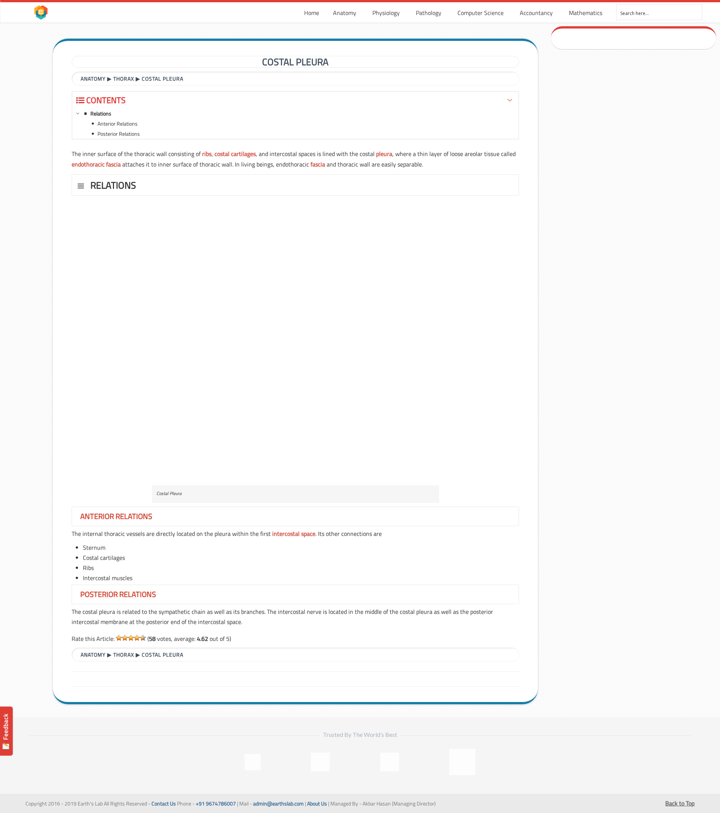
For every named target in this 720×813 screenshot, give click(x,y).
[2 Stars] (125, 638)
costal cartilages (235, 153)
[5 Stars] (143, 638)
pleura (384, 153)
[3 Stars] (131, 638)
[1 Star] (119, 638)
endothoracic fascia (96, 164)
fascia (317, 164)
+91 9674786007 (216, 804)
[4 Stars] (137, 638)
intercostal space (293, 533)
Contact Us (164, 804)
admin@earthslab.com (278, 804)
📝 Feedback (5, 731)
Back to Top (679, 803)
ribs (207, 153)
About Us (317, 804)
